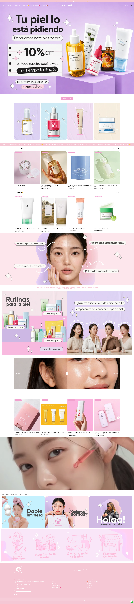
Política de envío (75, 600)
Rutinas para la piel (56, 585)
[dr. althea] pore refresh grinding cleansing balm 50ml (80, 186)
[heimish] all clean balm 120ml (23, 185)
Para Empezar (55, 583)
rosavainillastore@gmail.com (23, 590)
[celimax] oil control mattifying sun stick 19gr (27, 432)
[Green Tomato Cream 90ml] (107, 211)
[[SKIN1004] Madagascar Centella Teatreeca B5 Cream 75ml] (27, 211)
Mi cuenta (54, 591)
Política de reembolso (52, 600)
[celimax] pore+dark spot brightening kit (52, 432)
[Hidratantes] (27, 121)
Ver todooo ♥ (66, 98)
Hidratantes (27, 140)
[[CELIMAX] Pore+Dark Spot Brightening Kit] (54, 415)
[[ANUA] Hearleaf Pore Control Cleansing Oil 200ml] (107, 167)
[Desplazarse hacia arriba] (131, 597)
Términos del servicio (64, 600)
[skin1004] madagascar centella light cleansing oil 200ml (51, 186)
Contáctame (89, 587)
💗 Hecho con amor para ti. (21, 579)
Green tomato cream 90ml (101, 228)
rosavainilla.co (61, 602)
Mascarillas (80, 140)
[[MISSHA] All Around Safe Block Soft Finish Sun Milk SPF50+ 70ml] (107, 415)
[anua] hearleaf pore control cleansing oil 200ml (105, 186)
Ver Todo (53, 581)
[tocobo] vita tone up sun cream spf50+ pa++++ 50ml (79, 433)
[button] (4, 5)
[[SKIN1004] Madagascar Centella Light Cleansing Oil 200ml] (54, 167)
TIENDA (53, 579)
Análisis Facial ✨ (55, 589)
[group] (27, 122)
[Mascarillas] (80, 121)
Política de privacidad (40, 600)
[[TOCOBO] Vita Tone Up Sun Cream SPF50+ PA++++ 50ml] (80, 415)
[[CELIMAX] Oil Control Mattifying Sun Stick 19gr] (27, 415)
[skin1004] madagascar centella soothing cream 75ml (52, 229)
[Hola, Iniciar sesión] (128, 5)
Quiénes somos (90, 583)
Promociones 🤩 (19, 192)
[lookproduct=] (15, 244)
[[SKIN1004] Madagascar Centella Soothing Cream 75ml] (54, 211)
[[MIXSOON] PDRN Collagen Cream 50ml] (80, 211)
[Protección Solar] (54, 121)
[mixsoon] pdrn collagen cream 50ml (78, 228)
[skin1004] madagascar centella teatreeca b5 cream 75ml (27, 229)
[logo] (18, 570)
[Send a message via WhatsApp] (131, 601)
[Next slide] (118, 170)
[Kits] (107, 122)
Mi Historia (89, 585)
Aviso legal (83, 600)
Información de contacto (93, 600)
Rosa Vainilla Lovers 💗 (56, 587)
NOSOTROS (90, 579)
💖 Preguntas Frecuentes (92, 581)
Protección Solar (53, 140)
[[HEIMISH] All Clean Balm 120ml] (27, 167)
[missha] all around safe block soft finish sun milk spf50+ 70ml (106, 433)
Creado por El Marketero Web (72, 602)
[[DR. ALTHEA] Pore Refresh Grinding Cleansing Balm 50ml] (80, 167)
